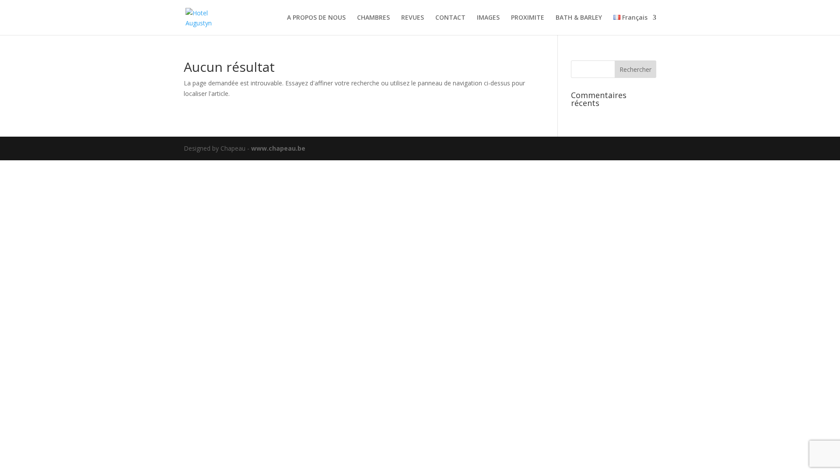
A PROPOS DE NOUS (316, 17)
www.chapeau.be (278, 148)
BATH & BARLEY (579, 17)
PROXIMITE (527, 17)
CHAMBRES (373, 17)
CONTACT (450, 17)
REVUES (412, 17)
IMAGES (488, 17)
